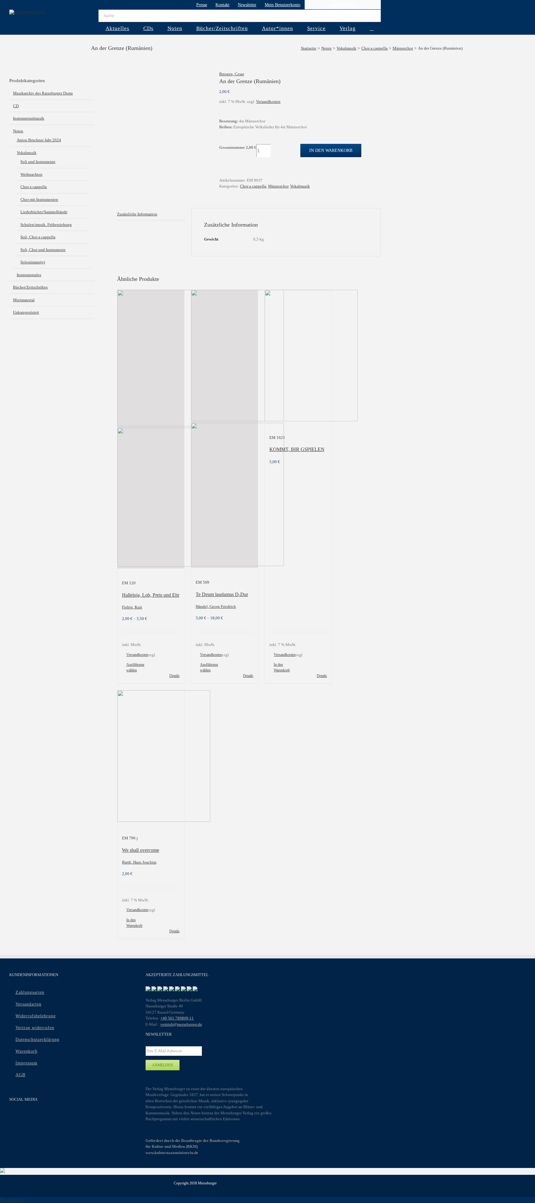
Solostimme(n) (32, 262)
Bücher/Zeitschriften (30, 287)
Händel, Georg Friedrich (216, 606)
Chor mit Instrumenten (39, 199)
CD (16, 106)
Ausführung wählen (135, 667)
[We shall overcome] (150, 757)
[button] (372, 28)
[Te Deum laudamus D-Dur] (224, 429)
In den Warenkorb (330, 150)
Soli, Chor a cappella (37, 237)
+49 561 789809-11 (177, 1018)
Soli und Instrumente (37, 161)
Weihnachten (31, 174)
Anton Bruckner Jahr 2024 (39, 140)
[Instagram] (37, 1116)
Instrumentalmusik (28, 118)
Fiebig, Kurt (132, 607)
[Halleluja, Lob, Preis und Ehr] (150, 429)
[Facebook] (13, 1116)
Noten (18, 131)
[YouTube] (25, 1116)
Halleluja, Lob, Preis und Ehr (150, 595)
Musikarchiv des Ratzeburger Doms (43, 93)
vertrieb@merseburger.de (181, 1024)
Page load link (12, 1200)
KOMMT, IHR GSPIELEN (296, 449)
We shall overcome (140, 850)
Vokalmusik (300, 186)
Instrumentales (29, 274)
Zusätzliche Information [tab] (137, 214)
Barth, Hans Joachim (139, 862)
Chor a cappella (253, 186)
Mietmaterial (24, 300)
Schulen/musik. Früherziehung (46, 224)
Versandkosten (268, 101)
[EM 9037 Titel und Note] (163, 74)
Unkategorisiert (26, 312)
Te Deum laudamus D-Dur (222, 594)
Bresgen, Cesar (231, 74)
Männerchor (278, 186)
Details (174, 676)
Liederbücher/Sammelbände (43, 212)
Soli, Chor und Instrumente (43, 249)
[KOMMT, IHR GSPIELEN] (298, 356)
